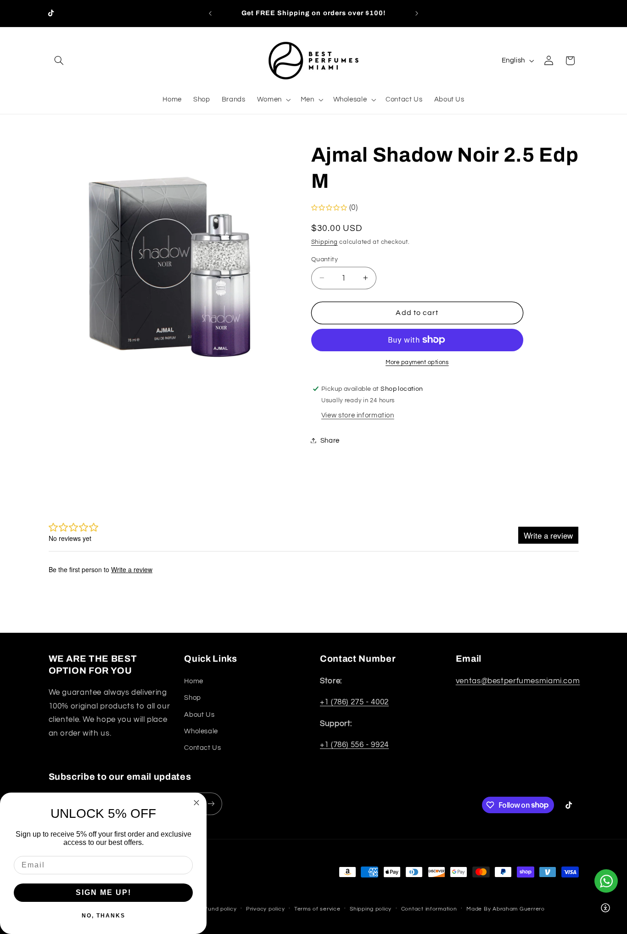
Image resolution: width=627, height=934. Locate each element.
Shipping (324, 242)
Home (193, 681)
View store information (357, 415)
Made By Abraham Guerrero (505, 908)
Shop (192, 697)
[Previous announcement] (210, 13)
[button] (59, 60)
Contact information (429, 908)
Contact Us (202, 747)
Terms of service (317, 908)
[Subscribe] (210, 804)
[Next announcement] (417, 13)
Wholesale (201, 731)
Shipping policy (371, 908)
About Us (199, 714)
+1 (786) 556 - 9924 (354, 745)
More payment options (417, 363)
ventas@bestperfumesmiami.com (518, 681)
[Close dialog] (196, 802)
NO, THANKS (103, 915)
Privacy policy (265, 908)
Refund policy (217, 908)
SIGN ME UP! (103, 892)
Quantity (324, 259)
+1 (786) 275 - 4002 (354, 702)
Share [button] (330, 440)
